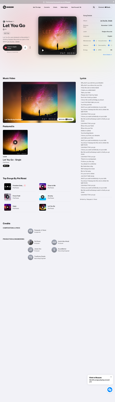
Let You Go (51, 206)
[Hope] (19, 207)
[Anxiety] (54, 197)
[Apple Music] (6, 166)
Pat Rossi (16, 188)
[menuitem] (36, 7)
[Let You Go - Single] (15, 148)
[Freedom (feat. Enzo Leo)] (19, 186)
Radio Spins (64, 7)
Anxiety (50, 196)
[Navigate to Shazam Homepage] (8, 7)
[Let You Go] (42, 50)
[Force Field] (19, 197)
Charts (55, 7)
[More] (33, 186)
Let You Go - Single (13, 41)
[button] (113, 2)
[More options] (30, 47)
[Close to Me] (54, 186)
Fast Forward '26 (76, 7)
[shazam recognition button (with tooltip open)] (109, 389)
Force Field (16, 196)
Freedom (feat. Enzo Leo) (21, 185)
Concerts (47, 7)
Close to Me (52, 185)
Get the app (37, 7)
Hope (14, 206)
